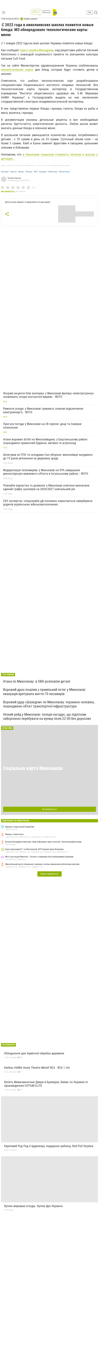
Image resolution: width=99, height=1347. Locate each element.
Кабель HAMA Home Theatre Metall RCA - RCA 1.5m (37, 1067)
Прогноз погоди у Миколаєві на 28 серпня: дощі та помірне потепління (42, 425)
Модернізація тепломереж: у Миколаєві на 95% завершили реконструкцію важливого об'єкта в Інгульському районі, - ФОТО (45, 472)
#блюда (29, 172)
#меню (21, 172)
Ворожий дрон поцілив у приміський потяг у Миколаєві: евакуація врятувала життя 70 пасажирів (44, 691)
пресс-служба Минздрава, (37, 50)
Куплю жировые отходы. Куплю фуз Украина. (33, 1206)
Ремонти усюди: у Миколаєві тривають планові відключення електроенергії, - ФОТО (43, 410)
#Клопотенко (64, 172)
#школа (13, 172)
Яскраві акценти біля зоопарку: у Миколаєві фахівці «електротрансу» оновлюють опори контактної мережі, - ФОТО (48, 395)
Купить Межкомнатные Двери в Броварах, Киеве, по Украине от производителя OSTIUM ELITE (46, 1083)
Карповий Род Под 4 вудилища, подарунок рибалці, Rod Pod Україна (48, 1146)
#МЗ (36, 172)
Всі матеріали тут (49, 809)
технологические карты (17, 69)
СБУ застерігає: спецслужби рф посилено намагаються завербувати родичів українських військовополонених (47, 502)
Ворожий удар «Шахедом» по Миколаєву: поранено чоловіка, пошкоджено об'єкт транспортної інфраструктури (49, 704)
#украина (43, 172)
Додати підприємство (49, 874)
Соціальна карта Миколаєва (33, 768)
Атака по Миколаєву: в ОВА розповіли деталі (36, 681)
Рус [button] (89, 12)
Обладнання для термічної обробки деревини (34, 1053)
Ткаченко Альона (14, 178)
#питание (5, 172)
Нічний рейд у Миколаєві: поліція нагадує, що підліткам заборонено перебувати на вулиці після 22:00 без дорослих (47, 716)
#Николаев (52, 172)
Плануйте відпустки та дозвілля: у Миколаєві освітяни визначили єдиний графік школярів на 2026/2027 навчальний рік (46, 487)
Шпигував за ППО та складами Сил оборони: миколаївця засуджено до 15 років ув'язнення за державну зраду (48, 456)
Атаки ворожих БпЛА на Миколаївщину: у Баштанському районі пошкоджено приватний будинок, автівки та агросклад (45, 441)
